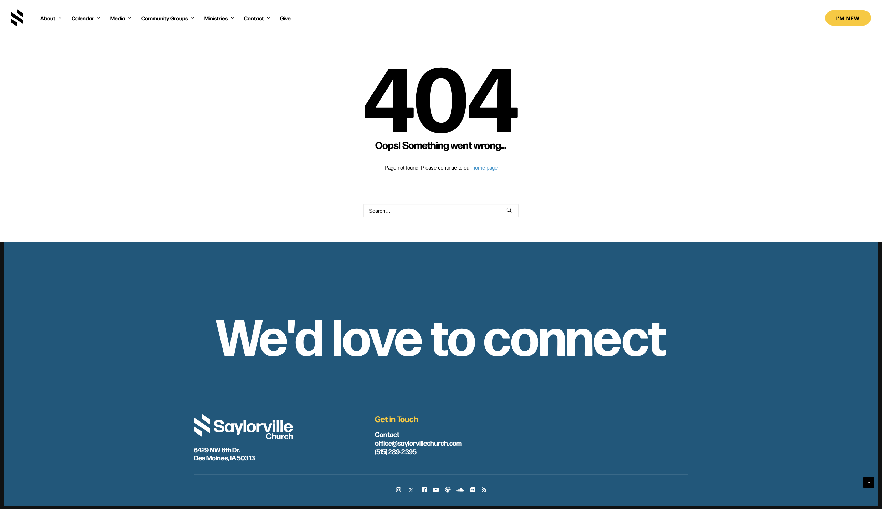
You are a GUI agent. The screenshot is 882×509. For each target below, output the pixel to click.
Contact (387, 434)
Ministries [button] (216, 18)
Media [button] (117, 18)
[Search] (441, 210)
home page (485, 168)
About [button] (47, 18)
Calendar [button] (83, 18)
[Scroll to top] (868, 482)
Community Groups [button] (164, 18)
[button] (509, 210)
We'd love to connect (441, 334)
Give (285, 18)
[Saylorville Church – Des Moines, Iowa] (17, 18)
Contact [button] (254, 18)
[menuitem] (50, 18)
